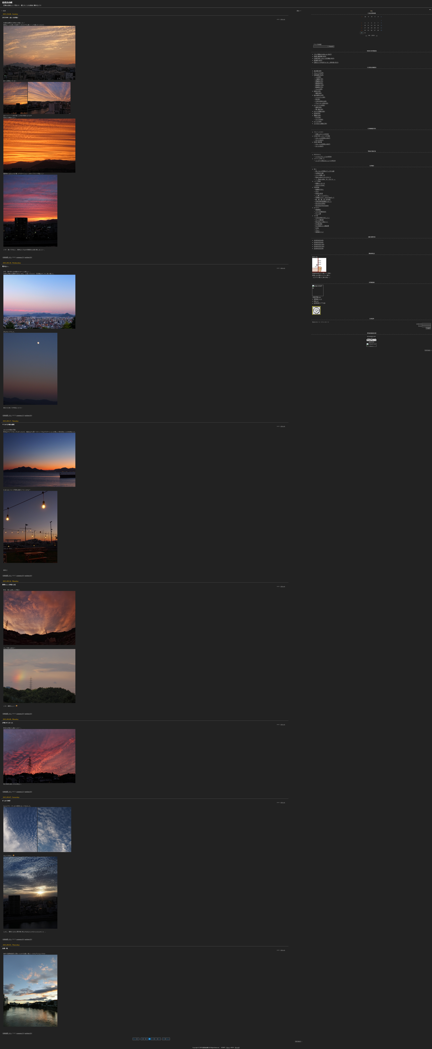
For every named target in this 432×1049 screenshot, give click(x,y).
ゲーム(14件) (318, 121)
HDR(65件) (317, 113)
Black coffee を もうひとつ (323, 177)
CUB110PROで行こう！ (322, 218)
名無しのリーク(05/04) (322, 134)
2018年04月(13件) (319, 244)
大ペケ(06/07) (319, 140)
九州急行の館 (319, 173)
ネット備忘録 (319, 220)
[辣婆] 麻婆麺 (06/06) (320, 56)
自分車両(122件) (319, 95)
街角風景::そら (7, 257)
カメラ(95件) (319, 119)
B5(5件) (317, 99)
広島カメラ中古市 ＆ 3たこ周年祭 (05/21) (326, 62)
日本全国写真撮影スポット (323, 201)
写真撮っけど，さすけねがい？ (324, 197)
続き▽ (5, 570)
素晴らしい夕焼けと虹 (9, 584)
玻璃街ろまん (319, 189)
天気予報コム (317, 297)
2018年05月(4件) (319, 242)
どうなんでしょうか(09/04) (323, 156)
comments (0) (20, 575)
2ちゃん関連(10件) (319, 111)
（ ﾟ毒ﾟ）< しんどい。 (322, 195)
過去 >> (299, 11)
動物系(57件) (319, 87)
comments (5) (20, 257)
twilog (317, 228)
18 (163, 1039)
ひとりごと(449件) (319, 105)
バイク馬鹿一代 (320, 175)
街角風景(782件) (319, 75)
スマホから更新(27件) (320, 123)
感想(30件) (318, 107)
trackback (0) (28, 257)
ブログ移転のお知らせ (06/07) (323, 54)
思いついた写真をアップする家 (324, 171)
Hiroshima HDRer (320, 203)
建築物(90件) (319, 83)
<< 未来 (3, 11)
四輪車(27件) (319, 81)
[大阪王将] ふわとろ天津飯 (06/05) (324, 58)
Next (167, 1039)
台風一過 (5, 948)
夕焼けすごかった (7, 723)
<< (366, 35)
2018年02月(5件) (319, 248)
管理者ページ (319, 232)
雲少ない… (5, 266)
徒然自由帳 (7, 2)
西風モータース (320, 183)
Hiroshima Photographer (322, 205)
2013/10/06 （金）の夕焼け (10, 17)
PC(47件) (318, 117)
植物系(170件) (319, 85)
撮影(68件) (318, 93)
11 (156, 1039)
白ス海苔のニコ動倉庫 (322, 226)
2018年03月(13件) (319, 246)
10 (152, 1039)
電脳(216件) (317, 115)
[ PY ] (317, 191)
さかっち (283, 19)
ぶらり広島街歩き (320, 211)
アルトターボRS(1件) (321, 103)
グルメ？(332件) (319, 73)
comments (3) (20, 1033)
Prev (134, 1039)
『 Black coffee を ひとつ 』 (325, 179)
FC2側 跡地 (318, 224)
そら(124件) (318, 89)
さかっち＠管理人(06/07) (322, 138)
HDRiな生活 (319, 193)
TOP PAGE (298, 1041)
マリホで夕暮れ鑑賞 (8, 424)
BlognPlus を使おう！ (321, 222)
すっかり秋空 (6, 801)
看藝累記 (318, 209)
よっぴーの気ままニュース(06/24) (325, 160)
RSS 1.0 (316, 301)
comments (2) (20, 415)
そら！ (317, 230)
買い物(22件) (319, 109)
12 (159, 1039)
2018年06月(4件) (319, 240)
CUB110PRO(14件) (321, 101)
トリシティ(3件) (320, 97)
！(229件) (318, 77)
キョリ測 (318, 214)
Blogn (228, 1047)
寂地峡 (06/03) (318, 60)
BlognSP (237, 1047)
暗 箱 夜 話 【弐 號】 (323, 199)
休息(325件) (317, 91)
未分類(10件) (318, 71)
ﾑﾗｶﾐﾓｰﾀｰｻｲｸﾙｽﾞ (320, 185)
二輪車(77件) (319, 79)
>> (377, 35)
